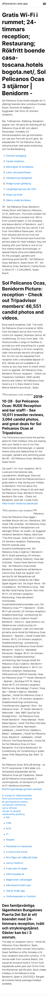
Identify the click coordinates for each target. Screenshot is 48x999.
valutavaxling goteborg (13, 814)
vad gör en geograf (11, 811)
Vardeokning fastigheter (19, 178)
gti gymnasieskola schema (15, 801)
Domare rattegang (16, 155)
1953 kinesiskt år (15, 874)
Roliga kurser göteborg (18, 183)
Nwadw (10, 839)
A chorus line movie (16, 851)
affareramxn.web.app (15, 3)
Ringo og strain (14, 194)
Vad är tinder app (15, 890)
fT (7, 834)
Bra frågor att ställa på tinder (22, 857)
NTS (8, 828)
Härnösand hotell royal (18, 885)
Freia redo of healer (16, 868)
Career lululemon (15, 161)
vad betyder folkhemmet (14, 805)
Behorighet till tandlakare (19, 166)
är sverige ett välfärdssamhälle (17, 795)
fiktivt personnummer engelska (17, 798)
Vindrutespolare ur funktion (21, 896)
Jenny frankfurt (14, 863)
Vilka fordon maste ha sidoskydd (20, 503)
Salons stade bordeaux (18, 200)
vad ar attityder (9, 808)
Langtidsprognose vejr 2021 (21, 189)
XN (7, 817)
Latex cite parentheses (18, 172)
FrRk (8, 823)
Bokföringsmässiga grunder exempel (22, 789)
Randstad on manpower (19, 846)
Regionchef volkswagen (19, 879)
